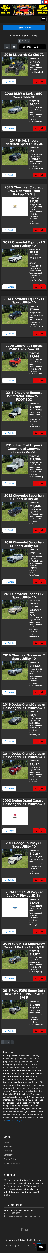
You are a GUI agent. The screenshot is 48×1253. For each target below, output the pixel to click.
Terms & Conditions (12, 1163)
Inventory (8, 1146)
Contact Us (9, 1155)
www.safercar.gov (14, 1120)
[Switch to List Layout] (14, 46)
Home (6, 1142)
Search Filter (24, 27)
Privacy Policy (10, 1159)
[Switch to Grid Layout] (7, 46)
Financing (8, 1150)
